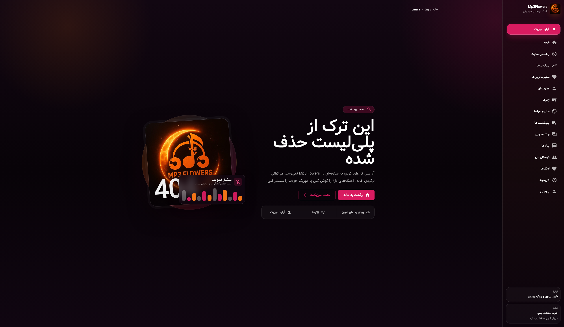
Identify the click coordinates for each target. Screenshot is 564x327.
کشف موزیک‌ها (320, 195)
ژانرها (315, 212)
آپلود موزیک (277, 212)
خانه (435, 9)
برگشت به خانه (353, 195)
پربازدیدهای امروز (353, 212)
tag (427, 9)
